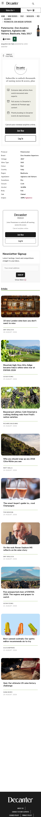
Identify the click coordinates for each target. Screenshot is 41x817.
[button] (7, 55)
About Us (20, 808)
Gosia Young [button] (8, 377)
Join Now (20, 130)
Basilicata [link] (30, 16)
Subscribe (9, 10)
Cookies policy (14, 815)
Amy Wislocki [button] (8, 330)
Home (3, 16)
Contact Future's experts (20, 812)
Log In (20, 138)
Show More (19, 280)
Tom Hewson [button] (8, 512)
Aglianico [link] (7, 19)
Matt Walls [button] (7, 468)
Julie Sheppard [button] (9, 648)
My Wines (7, 39)
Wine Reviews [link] (12, 16)
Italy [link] (22, 16)
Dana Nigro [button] (8, 692)
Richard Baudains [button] (10, 424)
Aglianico (28, 198)
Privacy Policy (27, 815)
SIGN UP (20, 275)
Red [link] (38, 16)
